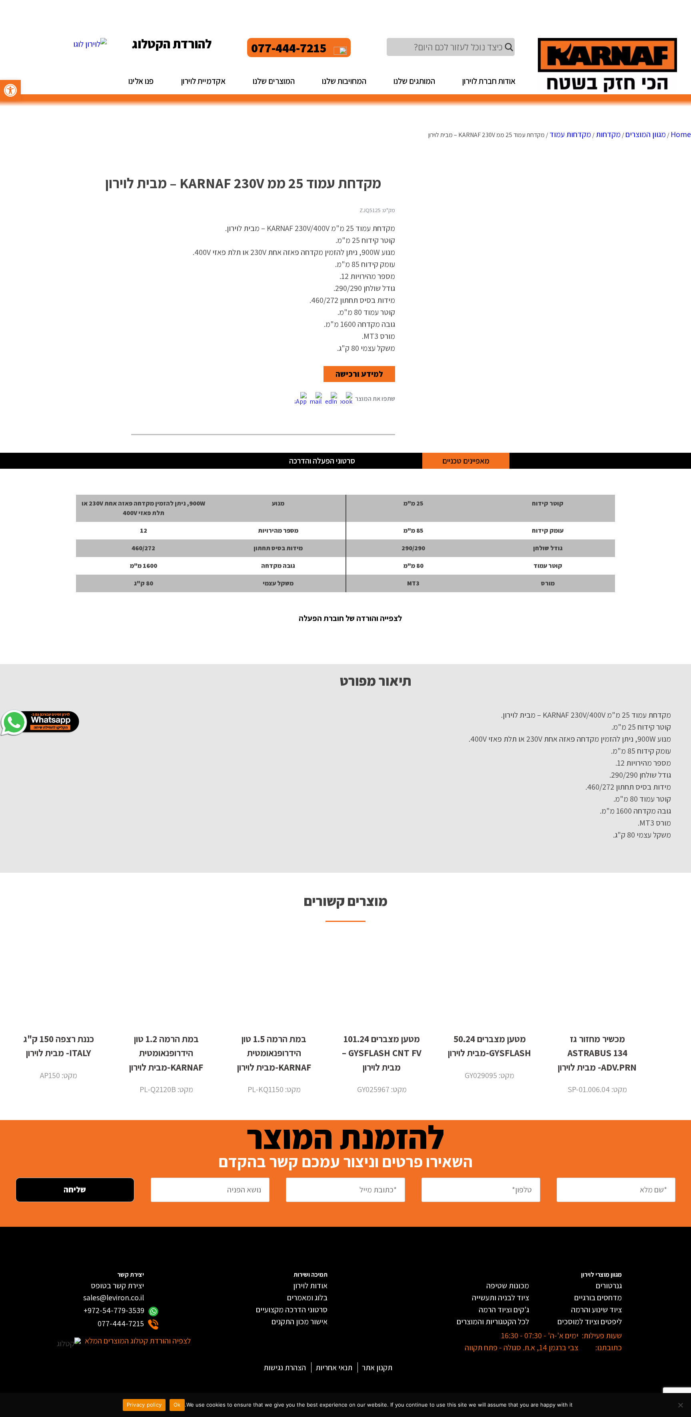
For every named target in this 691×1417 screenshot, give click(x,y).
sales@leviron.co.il (113, 1297)
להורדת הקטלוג (172, 43)
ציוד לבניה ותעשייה (500, 1297)
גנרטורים (609, 1285)
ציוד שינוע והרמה (596, 1309)
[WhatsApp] (300, 399)
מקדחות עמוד (570, 134)
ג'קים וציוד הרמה (504, 1309)
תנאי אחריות (334, 1367)
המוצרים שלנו (274, 80)
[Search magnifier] (509, 47)
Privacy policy (144, 1404)
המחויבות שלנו (344, 80)
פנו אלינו (141, 80)
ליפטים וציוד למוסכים (589, 1321)
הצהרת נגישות (285, 1367)
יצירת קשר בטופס (117, 1285)
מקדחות (608, 134)
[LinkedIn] (331, 399)
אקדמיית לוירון (203, 80)
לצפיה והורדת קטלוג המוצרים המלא (138, 1340)
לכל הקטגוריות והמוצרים (493, 1321)
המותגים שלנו (414, 80)
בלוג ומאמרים (307, 1297)
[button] (10, 90)
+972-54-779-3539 (114, 1310)
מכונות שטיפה (507, 1285)
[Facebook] (346, 399)
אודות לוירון (310, 1285)
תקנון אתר (377, 1367)
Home (681, 134)
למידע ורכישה (359, 374)
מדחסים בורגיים (598, 1297)
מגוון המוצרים (645, 134)
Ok (177, 1404)
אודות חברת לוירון (488, 80)
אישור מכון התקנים (300, 1321)
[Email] (316, 399)
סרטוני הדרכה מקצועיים (292, 1309)
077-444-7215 (289, 47)
